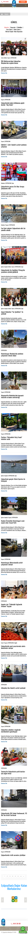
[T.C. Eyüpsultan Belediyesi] (3, 923)
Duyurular (13, 27)
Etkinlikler (19, 27)
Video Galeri (17, 29)
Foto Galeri (9, 29)
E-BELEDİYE (23, 2)
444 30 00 (5, 2)
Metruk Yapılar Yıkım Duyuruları (14, 31)
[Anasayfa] (2, 14)
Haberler (6, 14)
